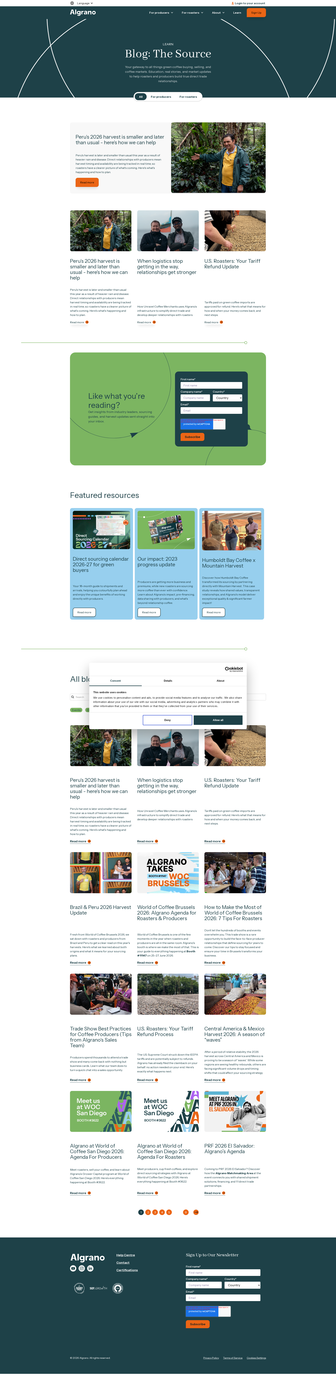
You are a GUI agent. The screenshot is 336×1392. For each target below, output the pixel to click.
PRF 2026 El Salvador (232, 1169)
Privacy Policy (211, 1357)
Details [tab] (168, 680)
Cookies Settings (256, 1357)
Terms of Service (233, 1357)
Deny (167, 720)
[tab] (141, 96)
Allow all (218, 720)
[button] (83, 3)
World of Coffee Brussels (153, 934)
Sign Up (256, 12)
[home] (83, 12)
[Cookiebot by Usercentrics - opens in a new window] (227, 669)
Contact (123, 1263)
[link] (218, 157)
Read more (87, 182)
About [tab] (220, 680)
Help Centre (125, 1255)
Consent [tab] (115, 680)
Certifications (127, 1270)
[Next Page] (196, 1212)
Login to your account (250, 3)
